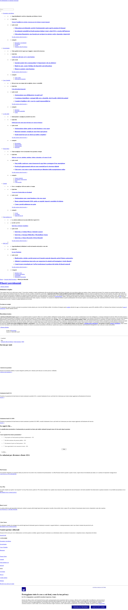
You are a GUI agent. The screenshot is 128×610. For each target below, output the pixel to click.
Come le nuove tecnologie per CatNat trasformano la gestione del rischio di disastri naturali (42, 264)
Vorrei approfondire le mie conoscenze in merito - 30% (16, 446)
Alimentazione (18, 146)
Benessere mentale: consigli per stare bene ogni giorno (31, 131)
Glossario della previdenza (7, 341)
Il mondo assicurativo (20, 274)
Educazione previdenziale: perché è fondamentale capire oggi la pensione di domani (40, 28)
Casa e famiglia (6, 80)
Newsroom (13, 330)
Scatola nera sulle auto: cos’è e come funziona (23, 57)
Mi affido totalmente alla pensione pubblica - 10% (15, 440)
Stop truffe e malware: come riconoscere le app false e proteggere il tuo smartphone (40, 163)
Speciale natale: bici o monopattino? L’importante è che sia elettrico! (35, 63)
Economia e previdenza (8, 13)
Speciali (2, 565)
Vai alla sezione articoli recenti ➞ (19, 37)
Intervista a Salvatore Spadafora (20, 225)
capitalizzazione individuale (91, 323)
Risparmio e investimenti (20, 42)
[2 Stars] (10, 334)
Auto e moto (18, 77)
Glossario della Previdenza (21, 46)
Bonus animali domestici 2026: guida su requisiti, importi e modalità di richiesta (39, 201)
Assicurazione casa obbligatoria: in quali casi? (29, 95)
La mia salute (6, 113)
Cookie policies (3, 577)
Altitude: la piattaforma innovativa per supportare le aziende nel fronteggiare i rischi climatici (43, 261)
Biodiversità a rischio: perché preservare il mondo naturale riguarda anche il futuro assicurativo (44, 258)
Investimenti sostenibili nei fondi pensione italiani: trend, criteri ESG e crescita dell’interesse (42, 31)
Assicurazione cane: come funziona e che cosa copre (30, 198)
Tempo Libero (3, 556)
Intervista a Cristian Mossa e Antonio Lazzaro (29, 231)
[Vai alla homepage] (2, 5)
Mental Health (18, 144)
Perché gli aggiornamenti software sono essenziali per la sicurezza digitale (37, 166)
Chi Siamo (2, 571)
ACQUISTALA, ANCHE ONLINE (8, 509)
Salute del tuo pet (19, 215)
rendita (68, 307)
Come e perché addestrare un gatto (25, 204)
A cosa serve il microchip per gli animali (22, 192)
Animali (5, 183)
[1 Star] (7, 334)
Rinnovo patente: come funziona (25, 69)
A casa (16, 213)
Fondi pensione (17, 341)
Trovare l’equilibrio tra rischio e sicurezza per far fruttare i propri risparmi (31, 22)
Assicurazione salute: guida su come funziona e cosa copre (32, 128)
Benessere (17, 147)
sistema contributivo (115, 323)
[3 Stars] (12, 334)
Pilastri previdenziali (10, 283)
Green (16, 112)
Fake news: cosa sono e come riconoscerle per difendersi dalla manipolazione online (40, 169)
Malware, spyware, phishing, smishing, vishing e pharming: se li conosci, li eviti (31, 157)
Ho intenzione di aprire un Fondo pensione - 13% (15, 443)
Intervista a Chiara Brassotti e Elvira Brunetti (29, 238)
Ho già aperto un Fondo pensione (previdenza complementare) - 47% (19, 437)
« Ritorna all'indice (4, 286)
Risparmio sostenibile (20, 111)
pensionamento (58, 296)
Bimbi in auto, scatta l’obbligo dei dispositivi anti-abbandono (33, 66)
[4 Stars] (14, 334)
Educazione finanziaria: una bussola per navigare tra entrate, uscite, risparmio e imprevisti (42, 34)
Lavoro (16, 45)
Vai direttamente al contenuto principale (9, 0)
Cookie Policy (102, 603)
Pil (120, 296)
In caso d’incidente (16, 252)
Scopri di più (3, 535)
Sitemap (2, 580)
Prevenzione (18, 143)
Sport (16, 180)
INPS (22, 341)
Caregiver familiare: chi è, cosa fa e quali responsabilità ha (32, 101)
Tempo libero (6, 148)
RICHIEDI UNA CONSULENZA (8, 492)
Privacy (2, 574)
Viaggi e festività (19, 178)
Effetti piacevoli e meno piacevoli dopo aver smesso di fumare (27, 122)
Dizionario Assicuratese (20, 277)
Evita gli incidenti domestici (19, 89)
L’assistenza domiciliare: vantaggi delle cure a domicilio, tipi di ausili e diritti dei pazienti (41, 98)
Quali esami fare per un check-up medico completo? (30, 134)
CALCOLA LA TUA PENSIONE (8, 474)
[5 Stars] (17, 334)
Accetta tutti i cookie (98, 607)
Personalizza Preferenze (80, 607)
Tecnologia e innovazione (21, 179)
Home (1, 279)
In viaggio (17, 214)
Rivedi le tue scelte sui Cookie (7, 583)
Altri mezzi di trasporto (20, 79)
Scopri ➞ (2, 397)
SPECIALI (5, 243)
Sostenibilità (18, 275)
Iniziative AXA (18, 273)
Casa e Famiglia (3, 547)
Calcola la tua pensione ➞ (6, 372)
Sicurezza (17, 109)
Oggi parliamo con (7, 217)
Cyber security (18, 182)
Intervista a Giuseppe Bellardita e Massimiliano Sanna (31, 235)
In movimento (6, 48)
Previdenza (17, 44)
